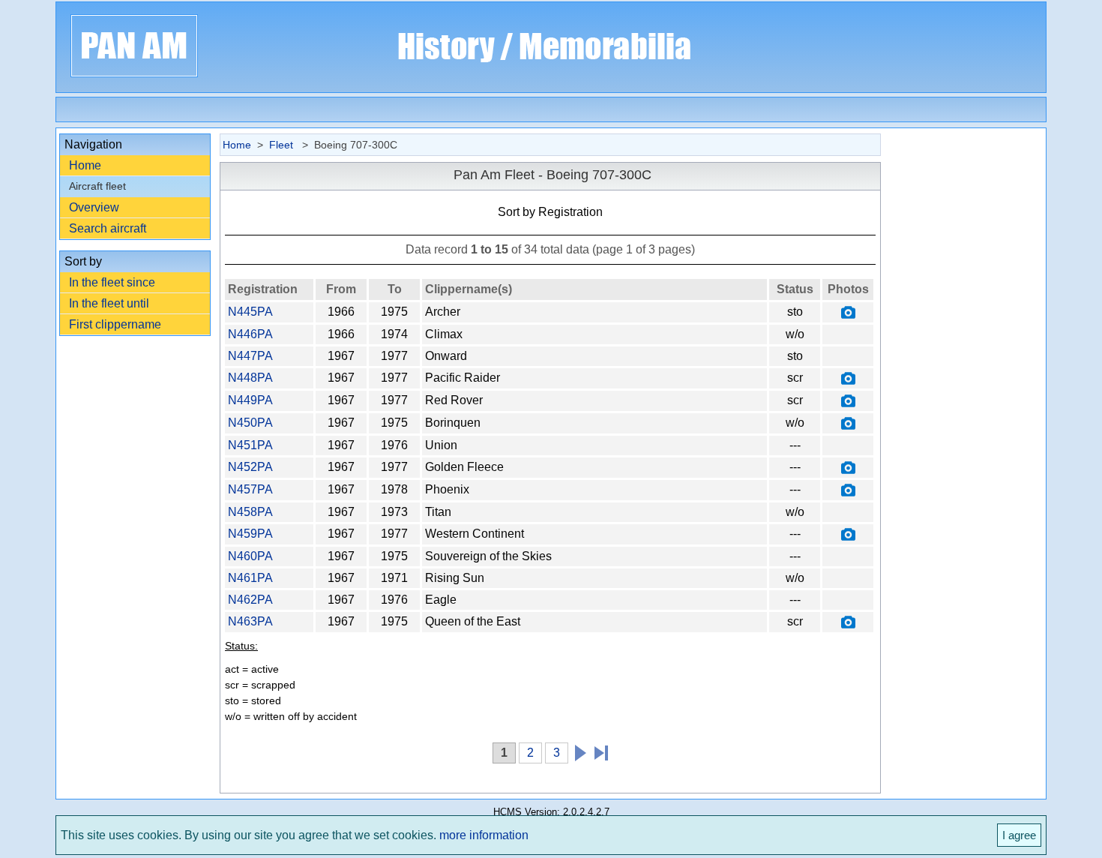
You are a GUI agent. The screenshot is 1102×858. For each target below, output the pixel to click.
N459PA (250, 533)
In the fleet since (112, 282)
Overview (94, 207)
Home (85, 165)
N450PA (250, 422)
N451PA (250, 445)
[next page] (577, 750)
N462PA (250, 599)
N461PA (250, 578)
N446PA (250, 334)
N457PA (250, 489)
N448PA (250, 377)
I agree (1019, 835)
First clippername (115, 324)
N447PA (250, 356)
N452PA (250, 466)
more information (484, 835)
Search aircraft (107, 228)
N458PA (250, 512)
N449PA (250, 400)
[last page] (595, 750)
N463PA (250, 621)
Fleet (282, 145)
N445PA (250, 311)
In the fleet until (109, 303)
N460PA (250, 556)
